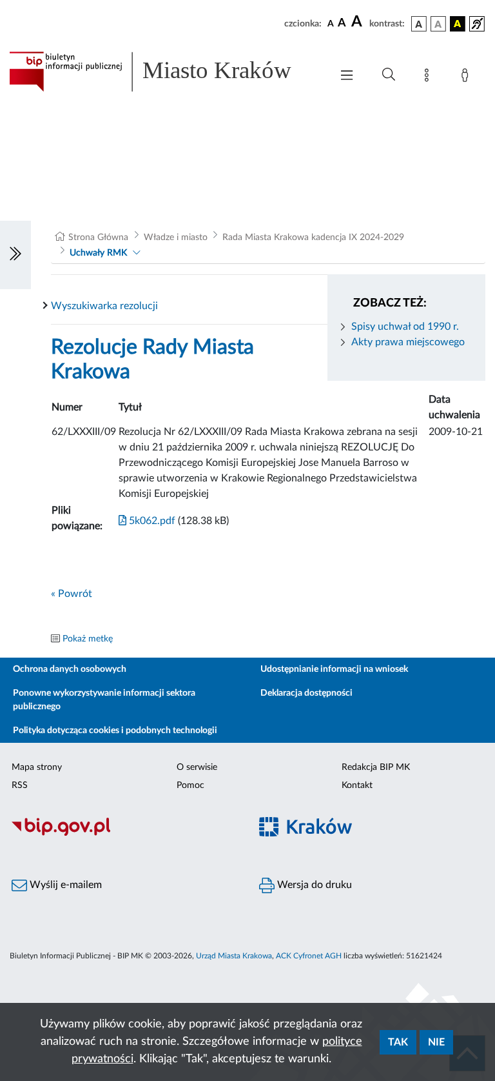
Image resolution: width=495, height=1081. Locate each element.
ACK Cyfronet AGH (309, 956)
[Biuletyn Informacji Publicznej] (124, 834)
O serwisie (197, 767)
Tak (398, 1042)
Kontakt (357, 785)
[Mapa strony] (429, 77)
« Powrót (71, 594)
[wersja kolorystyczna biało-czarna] (438, 23)
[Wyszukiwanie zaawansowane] (388, 74)
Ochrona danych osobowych (69, 669)
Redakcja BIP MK (376, 767)
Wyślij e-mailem (64, 885)
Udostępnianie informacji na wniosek (334, 669)
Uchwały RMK (98, 253)
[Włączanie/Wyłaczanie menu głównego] (346, 76)
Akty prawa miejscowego (408, 342)
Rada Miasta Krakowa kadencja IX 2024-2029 (313, 237)
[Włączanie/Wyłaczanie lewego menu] (15, 255)
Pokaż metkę (88, 638)
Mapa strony (37, 767)
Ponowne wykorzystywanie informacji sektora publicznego (104, 700)
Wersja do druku (313, 885)
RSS (20, 785)
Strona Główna (98, 237)
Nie (436, 1042)
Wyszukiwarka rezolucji (104, 306)
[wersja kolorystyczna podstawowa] (419, 23)
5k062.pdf (150, 521)
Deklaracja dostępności (306, 693)
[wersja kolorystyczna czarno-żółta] (457, 23)
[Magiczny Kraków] (371, 834)
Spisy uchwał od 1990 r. (405, 326)
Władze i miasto (176, 237)
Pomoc (190, 785)
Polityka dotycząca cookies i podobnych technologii (115, 730)
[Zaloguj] (467, 77)
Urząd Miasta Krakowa (234, 956)
